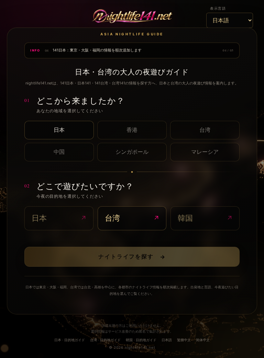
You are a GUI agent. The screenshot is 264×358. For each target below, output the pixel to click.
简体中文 (203, 340)
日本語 (167, 340)
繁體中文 (184, 340)
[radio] (59, 130)
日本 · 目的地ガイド (69, 340)
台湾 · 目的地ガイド (105, 340)
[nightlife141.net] (132, 16)
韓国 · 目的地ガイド (141, 340)
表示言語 (218, 8)
